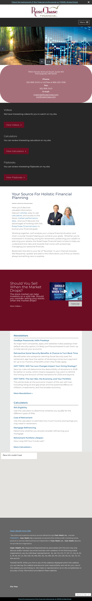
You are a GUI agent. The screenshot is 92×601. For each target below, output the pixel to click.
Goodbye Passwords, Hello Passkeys (31, 340)
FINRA (12, 538)
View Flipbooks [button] (14, 177)
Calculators (21, 402)
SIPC (17, 538)
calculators (17, 215)
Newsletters (21, 335)
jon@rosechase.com (46, 97)
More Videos (16, 306)
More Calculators (23, 447)
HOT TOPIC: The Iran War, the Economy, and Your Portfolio (42, 379)
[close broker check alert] (89, 2)
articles (23, 213)
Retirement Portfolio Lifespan (28, 438)
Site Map (14, 586)
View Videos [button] (12, 125)
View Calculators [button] (15, 151)
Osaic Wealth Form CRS (20, 531)
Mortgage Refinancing (25, 428)
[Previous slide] (2, 48)
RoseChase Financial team (24, 226)
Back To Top (82, 594)
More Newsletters (23, 393)
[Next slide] (89, 48)
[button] (84, 22)
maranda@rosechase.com (46, 95)
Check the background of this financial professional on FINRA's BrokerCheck (45, 2)
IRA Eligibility (20, 407)
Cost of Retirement (23, 418)
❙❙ (48, 61)
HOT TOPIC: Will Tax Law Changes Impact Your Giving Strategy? (45, 366)
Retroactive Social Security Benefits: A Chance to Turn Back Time (46, 353)
